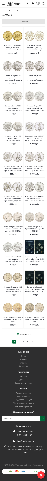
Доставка (23, 379)
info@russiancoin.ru (25, 441)
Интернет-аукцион (23, 406)
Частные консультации (23, 403)
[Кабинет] (33, 4)
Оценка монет (23, 396)
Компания (23, 351)
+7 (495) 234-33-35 (25, 431)
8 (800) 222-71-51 (24, 435)
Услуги (23, 388)
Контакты (23, 366)
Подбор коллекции (23, 399)
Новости (23, 359)
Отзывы (23, 363)
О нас (23, 356)
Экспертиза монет (23, 393)
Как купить (23, 372)
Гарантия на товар (23, 383)
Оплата (23, 376)
